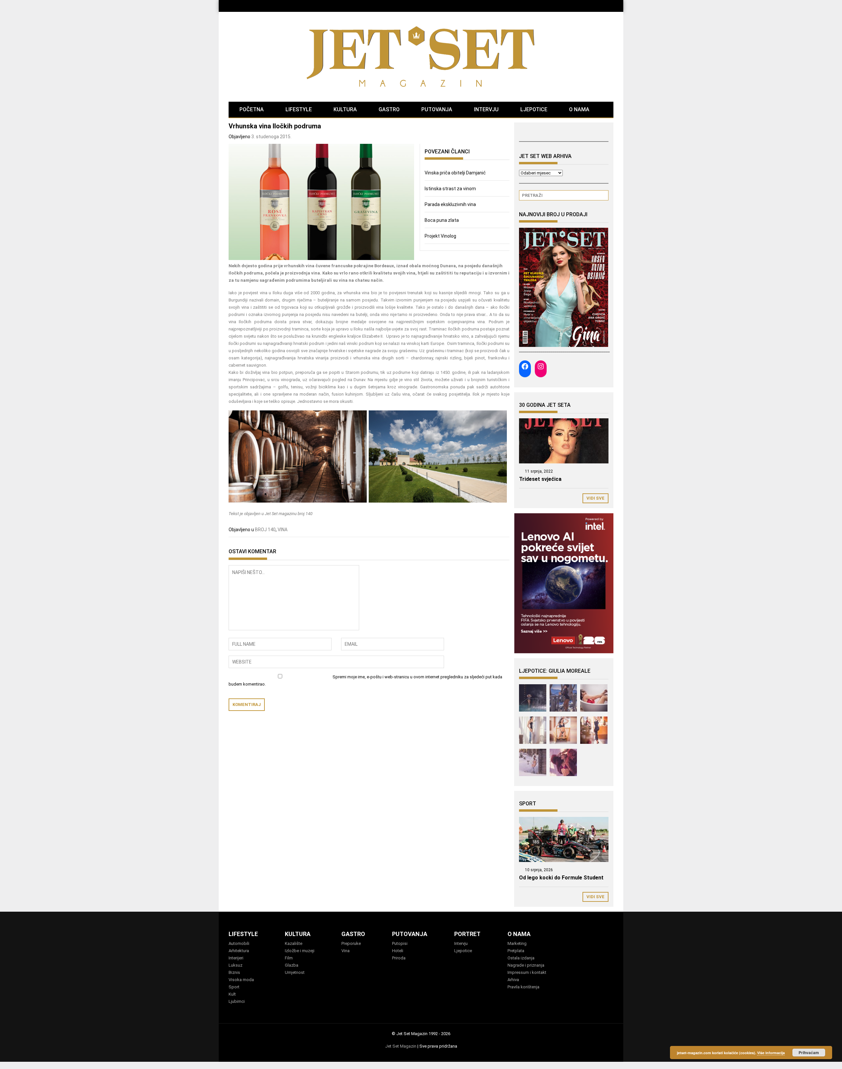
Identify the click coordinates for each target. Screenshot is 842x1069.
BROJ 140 (265, 529)
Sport (234, 986)
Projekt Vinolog (440, 236)
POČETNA (251, 109)
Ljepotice (463, 950)
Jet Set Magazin (400, 1046)
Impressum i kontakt (527, 972)
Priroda (399, 957)
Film (289, 957)
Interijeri (236, 957)
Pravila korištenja (523, 986)
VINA (282, 529)
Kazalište (293, 943)
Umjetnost (295, 972)
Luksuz (235, 965)
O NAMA (579, 109)
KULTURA (345, 109)
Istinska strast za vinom (450, 188)
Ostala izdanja (521, 957)
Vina (345, 950)
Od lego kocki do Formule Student (561, 877)
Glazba (291, 965)
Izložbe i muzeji (299, 950)
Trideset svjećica (540, 479)
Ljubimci (237, 1001)
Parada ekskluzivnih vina (450, 204)
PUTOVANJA (436, 109)
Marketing (517, 943)
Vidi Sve (595, 498)
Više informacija (771, 1052)
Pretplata (516, 950)
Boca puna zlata (442, 220)
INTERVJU (486, 109)
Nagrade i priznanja (526, 965)
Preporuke (351, 943)
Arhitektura (239, 950)
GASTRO (389, 109)
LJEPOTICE (533, 109)
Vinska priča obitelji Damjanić (455, 172)
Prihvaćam (809, 1053)
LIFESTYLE (298, 109)
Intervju (461, 943)
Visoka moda (241, 979)
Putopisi (400, 943)
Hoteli (397, 950)
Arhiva (513, 979)
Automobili (239, 943)
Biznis (234, 972)
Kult (232, 994)
